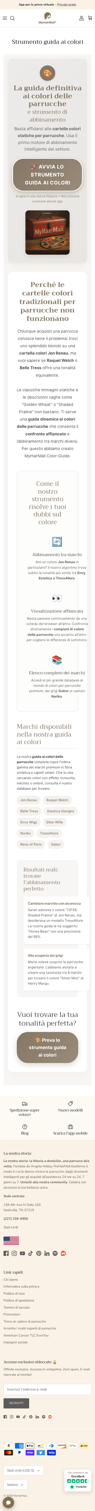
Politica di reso (14, 1293)
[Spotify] (55, 1253)
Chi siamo (11, 1279)
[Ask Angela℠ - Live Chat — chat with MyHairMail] (8, 1502)
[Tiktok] (30, 1253)
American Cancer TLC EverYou (26, 1335)
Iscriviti (16, 1403)
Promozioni (12, 1314)
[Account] (80, 18)
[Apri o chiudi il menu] (5, 18)
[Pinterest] (38, 1253)
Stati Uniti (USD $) (20, 1470)
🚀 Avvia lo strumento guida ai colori (47, 175)
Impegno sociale (16, 1342)
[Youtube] (22, 1253)
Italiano (12, 1484)
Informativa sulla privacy (22, 1286)
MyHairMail (20, 1495)
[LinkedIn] (46, 1253)
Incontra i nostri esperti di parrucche (30, 1328)
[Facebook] (6, 1253)
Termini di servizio (17, 1307)
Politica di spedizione (19, 1300)
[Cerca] (14, 18)
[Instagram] (14, 1253)
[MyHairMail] (47, 18)
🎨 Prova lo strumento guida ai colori (47, 1047)
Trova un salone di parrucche (25, 1321)
